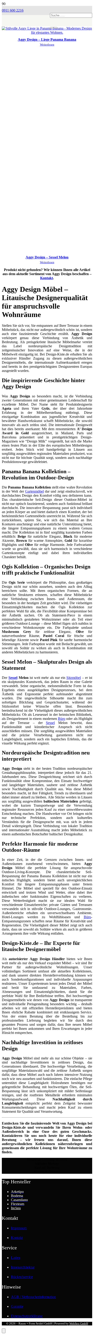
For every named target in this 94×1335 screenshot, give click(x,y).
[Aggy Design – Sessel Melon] (47, 250)
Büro (61, 719)
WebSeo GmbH (78, 1323)
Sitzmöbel (73, 678)
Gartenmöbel (34, 491)
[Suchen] (52, 27)
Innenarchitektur (22, 1267)
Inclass (16, 1208)
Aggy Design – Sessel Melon (47, 257)
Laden (15, 1258)
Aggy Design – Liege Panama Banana (47, 39)
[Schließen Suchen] (55, 27)
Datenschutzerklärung (26, 1316)
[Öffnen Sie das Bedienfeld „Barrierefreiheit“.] (3, 1330)
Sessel (12, 678)
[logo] (26, 33)
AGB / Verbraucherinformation (33, 1297)
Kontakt (46, 278)
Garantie (17, 1306)
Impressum (19, 1228)
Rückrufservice (22, 1277)
